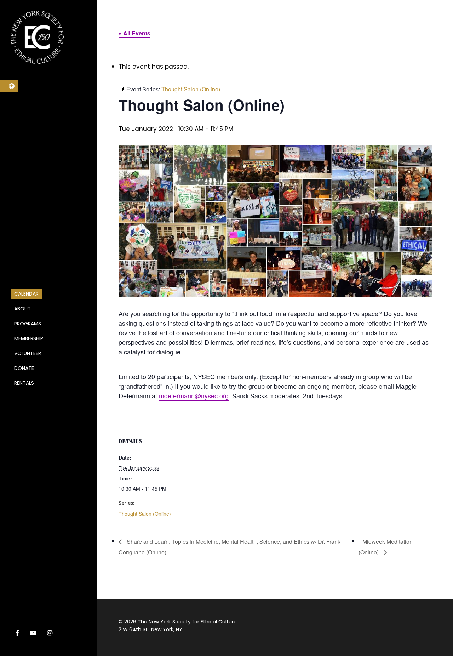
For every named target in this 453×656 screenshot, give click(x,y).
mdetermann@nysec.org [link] (194, 395)
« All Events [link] (134, 33)
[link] (9, 86)
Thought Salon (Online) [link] (145, 513)
